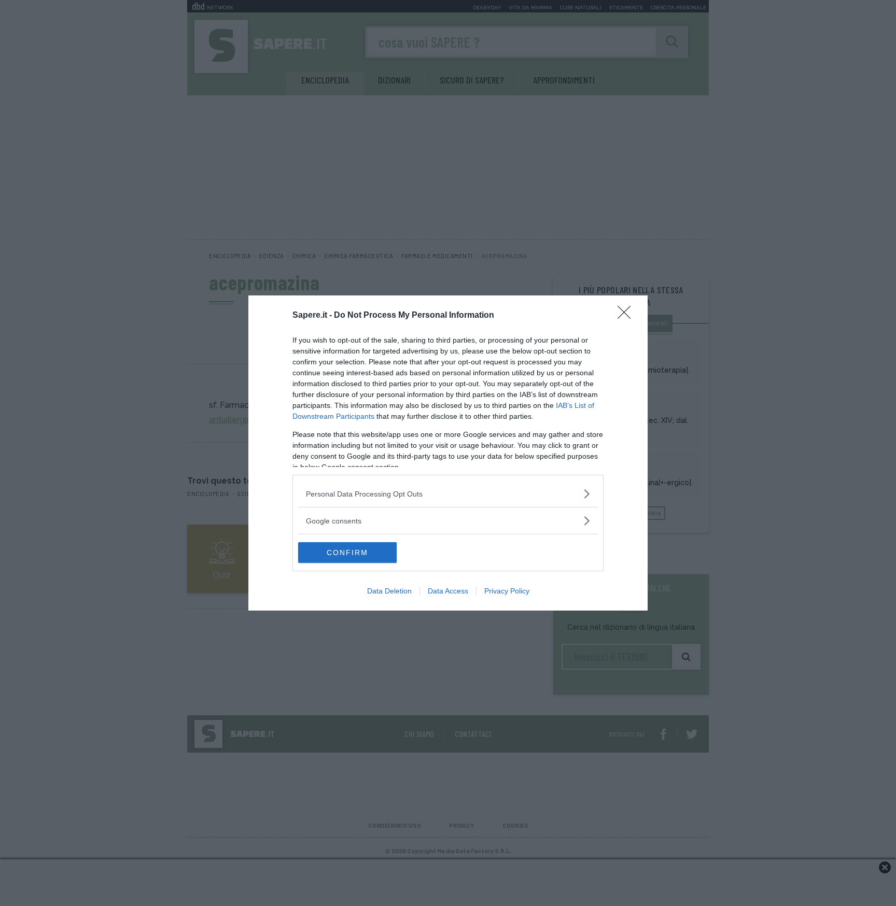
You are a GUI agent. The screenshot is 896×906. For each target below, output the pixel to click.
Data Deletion (389, 591)
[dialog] (448, 453)
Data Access (448, 591)
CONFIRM (347, 552)
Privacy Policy (506, 591)
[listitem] (448, 493)
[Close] (627, 315)
